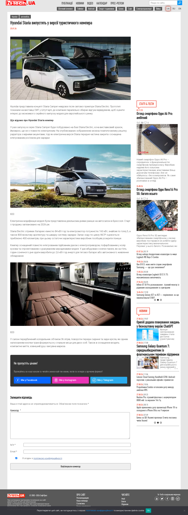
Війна (158, 8)
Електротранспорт (144, 8)
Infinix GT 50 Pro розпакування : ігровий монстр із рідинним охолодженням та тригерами (158, 286)
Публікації (67, 3)
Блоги (123, 501)
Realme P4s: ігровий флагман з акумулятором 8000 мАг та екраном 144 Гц (156, 399)
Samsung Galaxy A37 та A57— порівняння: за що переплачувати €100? (158, 296)
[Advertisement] (159, 38)
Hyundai (14, 16)
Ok (148, 510)
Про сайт (81, 494)
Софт (130, 8)
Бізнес (121, 8)
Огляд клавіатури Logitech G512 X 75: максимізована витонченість (152, 276)
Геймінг (80, 8)
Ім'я (13, 444)
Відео (90, 3)
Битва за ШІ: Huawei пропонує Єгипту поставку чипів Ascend (157, 419)
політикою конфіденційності (47, 458)
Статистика (81, 503)
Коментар (15, 410)
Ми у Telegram (105, 380)
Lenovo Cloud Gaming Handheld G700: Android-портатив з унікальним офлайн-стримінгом (156, 378)
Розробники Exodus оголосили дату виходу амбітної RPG (155, 389)
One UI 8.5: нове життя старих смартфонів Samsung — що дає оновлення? (154, 266)
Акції (123, 498)
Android (91, 8)
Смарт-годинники (106, 8)
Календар (101, 3)
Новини (80, 3)
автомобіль (25, 16)
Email (13, 451)
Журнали (124, 504)
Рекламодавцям (83, 497)
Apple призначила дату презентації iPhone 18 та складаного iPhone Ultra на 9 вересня (157, 409)
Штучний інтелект (65, 8)
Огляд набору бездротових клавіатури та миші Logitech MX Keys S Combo (157, 256)
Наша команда (82, 500)
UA (168, 9)
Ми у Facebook (29, 380)
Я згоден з (42, 458)
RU (174, 9)
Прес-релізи (117, 3)
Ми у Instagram (67, 380)
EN (180, 9)
